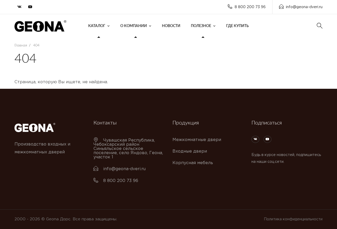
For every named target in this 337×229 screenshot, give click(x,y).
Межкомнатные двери (196, 140)
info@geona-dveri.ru (304, 7)
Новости (171, 26)
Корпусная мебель (192, 163)
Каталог (96, 26)
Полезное (201, 26)
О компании (133, 26)
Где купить (237, 26)
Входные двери (189, 151)
